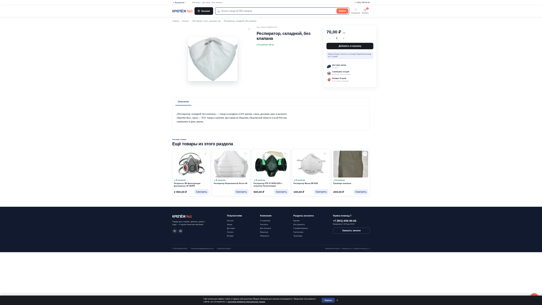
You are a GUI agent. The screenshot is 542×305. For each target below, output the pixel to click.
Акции (229, 224)
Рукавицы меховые (342, 183)
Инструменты (299, 224)
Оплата (230, 232)
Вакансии (264, 232)
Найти (342, 11)
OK (180, 231)
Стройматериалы (300, 228)
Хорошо (328, 300)
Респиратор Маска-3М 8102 (305, 183)
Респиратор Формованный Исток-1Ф (230, 183)
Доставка (206, 2)
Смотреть (201, 192)
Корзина (365, 11)
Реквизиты (264, 236)
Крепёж (296, 221)
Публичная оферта (224, 248)
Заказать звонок (351, 230)
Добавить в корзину (350, 46)
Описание (183, 101)
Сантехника (298, 232)
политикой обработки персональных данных (246, 302)
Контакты (264, 224)
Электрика (297, 236)
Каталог (204, 11)
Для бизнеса (217, 2)
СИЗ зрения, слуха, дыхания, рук (206, 21)
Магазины (196, 2)
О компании (265, 221)
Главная (175, 21)
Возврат (230, 236)
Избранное (355, 11)
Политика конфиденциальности (202, 248)
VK (175, 231)
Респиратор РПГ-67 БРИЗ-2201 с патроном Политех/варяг (267, 184)
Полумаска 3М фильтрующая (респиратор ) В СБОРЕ (187, 184)
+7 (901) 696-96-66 (362, 2)
